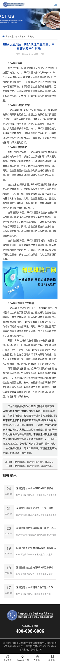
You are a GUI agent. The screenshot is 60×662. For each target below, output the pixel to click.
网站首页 (8, 659)
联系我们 (52, 659)
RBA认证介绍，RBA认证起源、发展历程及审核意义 (36, 465)
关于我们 (38, 659)
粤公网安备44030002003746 (41, 646)
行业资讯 (30, 36)
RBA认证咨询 (22, 659)
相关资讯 (9, 475)
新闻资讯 (20, 36)
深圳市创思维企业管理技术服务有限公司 (33, 642)
